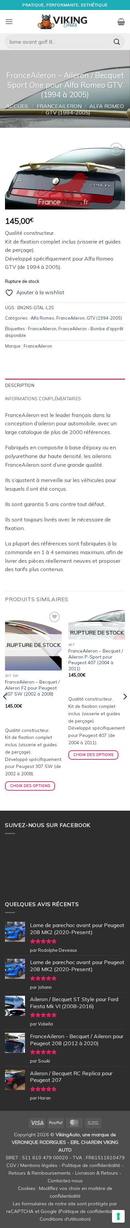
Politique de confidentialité (91, 1165)
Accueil (17, 106)
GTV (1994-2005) (68, 112)
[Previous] (5, 709)
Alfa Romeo (106, 106)
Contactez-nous (65, 1181)
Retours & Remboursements (40, 1173)
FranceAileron (59, 106)
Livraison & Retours (96, 1173)
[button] (9, 21)
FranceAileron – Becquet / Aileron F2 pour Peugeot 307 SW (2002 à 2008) (32, 687)
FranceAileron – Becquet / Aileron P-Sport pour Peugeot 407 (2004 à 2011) (95, 659)
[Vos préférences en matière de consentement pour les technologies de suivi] (118, 1216)
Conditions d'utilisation (64, 1219)
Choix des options (30, 785)
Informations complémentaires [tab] (43, 398)
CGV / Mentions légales (31, 1165)
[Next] (125, 709)
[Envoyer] (117, 41)
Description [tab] (19, 385)
